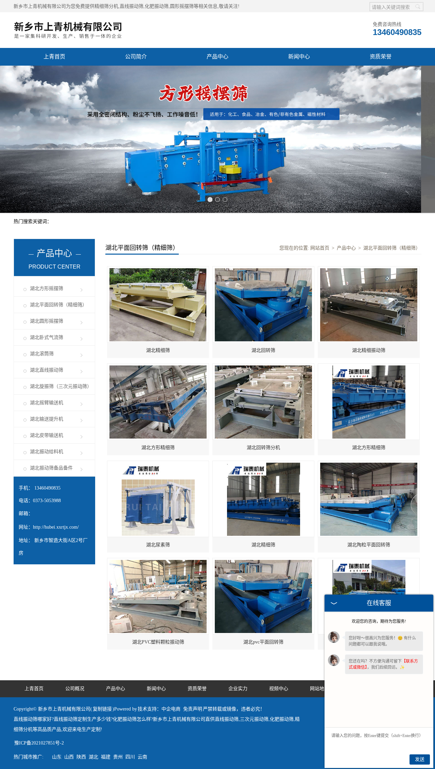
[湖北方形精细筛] (158, 367)
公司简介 (136, 56)
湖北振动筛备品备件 (51, 468)
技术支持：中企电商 (159, 709)
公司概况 (74, 688)
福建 (105, 756)
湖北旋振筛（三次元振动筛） (61, 386)
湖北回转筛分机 (263, 447)
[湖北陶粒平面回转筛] (368, 464)
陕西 (81, 756)
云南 (142, 756)
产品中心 (217, 56)
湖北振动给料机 (46, 451)
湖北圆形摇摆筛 (46, 321)
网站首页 (319, 248)
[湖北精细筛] (158, 270)
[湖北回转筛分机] (263, 367)
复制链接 (102, 709)
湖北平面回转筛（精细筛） (58, 304)
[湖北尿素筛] (158, 464)
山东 (57, 756)
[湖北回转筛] (263, 270)
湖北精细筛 (158, 350)
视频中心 (278, 688)
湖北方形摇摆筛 (46, 288)
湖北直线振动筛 (46, 370)
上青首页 (54, 56)
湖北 (93, 756)
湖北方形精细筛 (158, 447)
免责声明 (192, 709)
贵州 (118, 756)
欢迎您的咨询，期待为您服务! (379, 621)
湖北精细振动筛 (368, 350)
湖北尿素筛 (158, 544)
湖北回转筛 (263, 350)
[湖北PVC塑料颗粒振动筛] (158, 561)
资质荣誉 (381, 56)
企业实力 (237, 688)
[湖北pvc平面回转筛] (263, 561)
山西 (69, 756)
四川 (130, 756)
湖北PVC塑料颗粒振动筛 (158, 642)
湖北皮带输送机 (46, 435)
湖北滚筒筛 (42, 353)
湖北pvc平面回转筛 (263, 642)
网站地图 (319, 688)
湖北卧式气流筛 (46, 337)
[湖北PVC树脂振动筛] (369, 561)
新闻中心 (299, 56)
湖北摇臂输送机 (46, 402)
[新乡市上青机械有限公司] (68, 15)
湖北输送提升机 (46, 419)
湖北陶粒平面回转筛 (368, 544)
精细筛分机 (106, 6)
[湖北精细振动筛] (368, 270)
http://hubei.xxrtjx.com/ (56, 527)
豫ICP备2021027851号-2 (39, 743)
